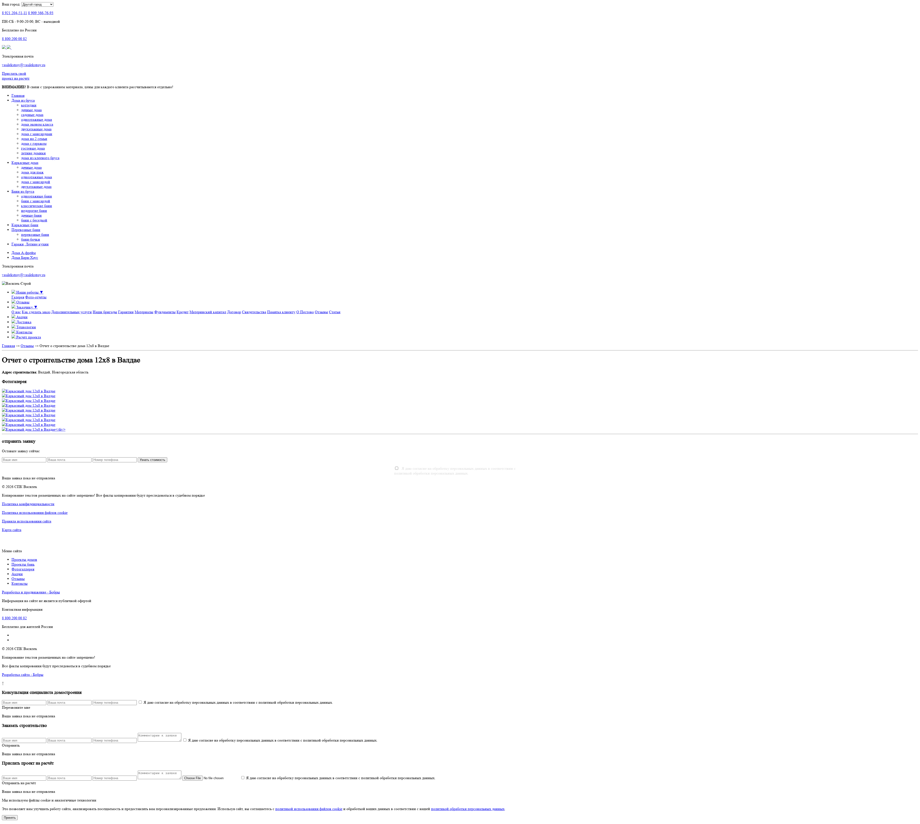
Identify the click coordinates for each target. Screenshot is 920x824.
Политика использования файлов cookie (35, 512)
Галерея (18, 297)
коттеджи (28, 105)
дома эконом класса (37, 124)
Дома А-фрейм (24, 252)
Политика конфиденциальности (28, 504)
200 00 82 (14, 38)
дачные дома (31, 110)
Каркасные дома (25, 162)
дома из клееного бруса (40, 158)
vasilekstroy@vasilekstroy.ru (23, 65)
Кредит (183, 312)
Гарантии (126, 312)
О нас (16, 312)
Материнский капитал (208, 312)
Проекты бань (23, 564)
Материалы (144, 312)
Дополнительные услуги (71, 312)
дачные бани (31, 215)
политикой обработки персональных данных (468, 809)
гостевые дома (33, 148)
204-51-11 (14, 13)
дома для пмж (32, 172)
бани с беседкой (34, 220)
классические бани (36, 205)
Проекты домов (24, 559)
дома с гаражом (33, 143)
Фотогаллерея (23, 569)
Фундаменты (165, 312)
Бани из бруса (23, 191)
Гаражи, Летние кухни (30, 244)
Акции (17, 574)
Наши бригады (105, 312)
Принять (10, 817)
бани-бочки (30, 239)
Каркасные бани (25, 225)
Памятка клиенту (281, 312)
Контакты (20, 583)
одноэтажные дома (36, 119)
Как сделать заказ (36, 312)
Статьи (334, 312)
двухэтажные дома (36, 129)
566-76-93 (40, 13)
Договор (234, 312)
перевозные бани (35, 234)
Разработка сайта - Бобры (22, 674)
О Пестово (305, 312)
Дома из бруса (23, 100)
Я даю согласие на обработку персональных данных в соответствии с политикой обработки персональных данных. (455, 471)
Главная (18, 95)
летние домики (33, 153)
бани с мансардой (35, 201)
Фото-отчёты (35, 297)
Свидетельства (254, 312)
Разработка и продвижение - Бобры (31, 592)
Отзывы (321, 312)
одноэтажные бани (36, 196)
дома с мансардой (35, 182)
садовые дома (32, 114)
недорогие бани (34, 210)
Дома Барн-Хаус (25, 257)
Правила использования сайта (26, 521)
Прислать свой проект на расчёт (15, 76)
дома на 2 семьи (34, 138)
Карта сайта (11, 530)
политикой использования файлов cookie (308, 809)
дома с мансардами (36, 134)
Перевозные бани (26, 229)
